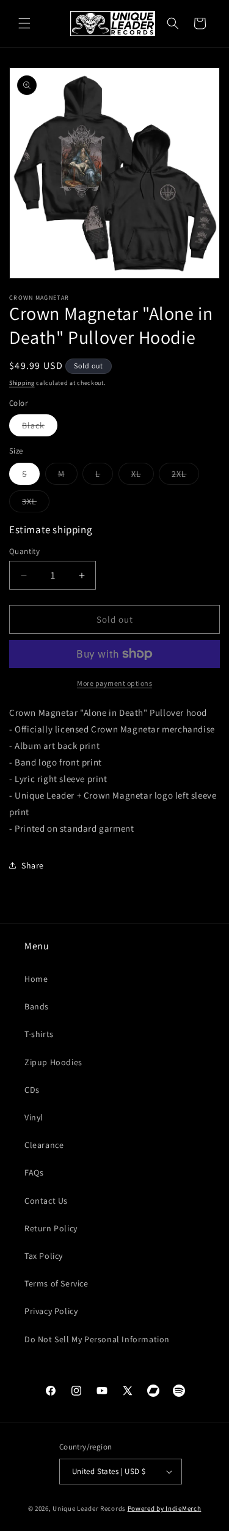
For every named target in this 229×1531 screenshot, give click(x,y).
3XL (35, 503)
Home (36, 978)
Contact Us (46, 1200)
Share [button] (32, 865)
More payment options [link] (114, 683)
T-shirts (39, 1033)
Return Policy (51, 1228)
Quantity (24, 551)
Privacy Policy (51, 1310)
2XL (185, 476)
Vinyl (33, 1117)
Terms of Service (56, 1283)
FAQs (33, 1172)
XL (142, 476)
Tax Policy (43, 1255)
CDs (32, 1089)
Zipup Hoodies (53, 1062)
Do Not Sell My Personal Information (97, 1339)
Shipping (22, 383)
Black (39, 427)
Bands (36, 1006)
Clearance (44, 1144)
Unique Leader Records (89, 1508)
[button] (24, 23)
